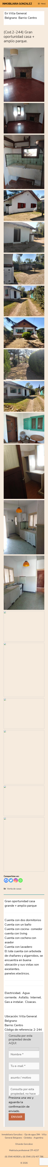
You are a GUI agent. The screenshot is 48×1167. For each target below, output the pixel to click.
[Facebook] (6, 880)
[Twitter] (11, 880)
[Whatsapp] (20, 880)
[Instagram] (16, 880)
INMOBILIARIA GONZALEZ (17, 3)
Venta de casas (14, 888)
